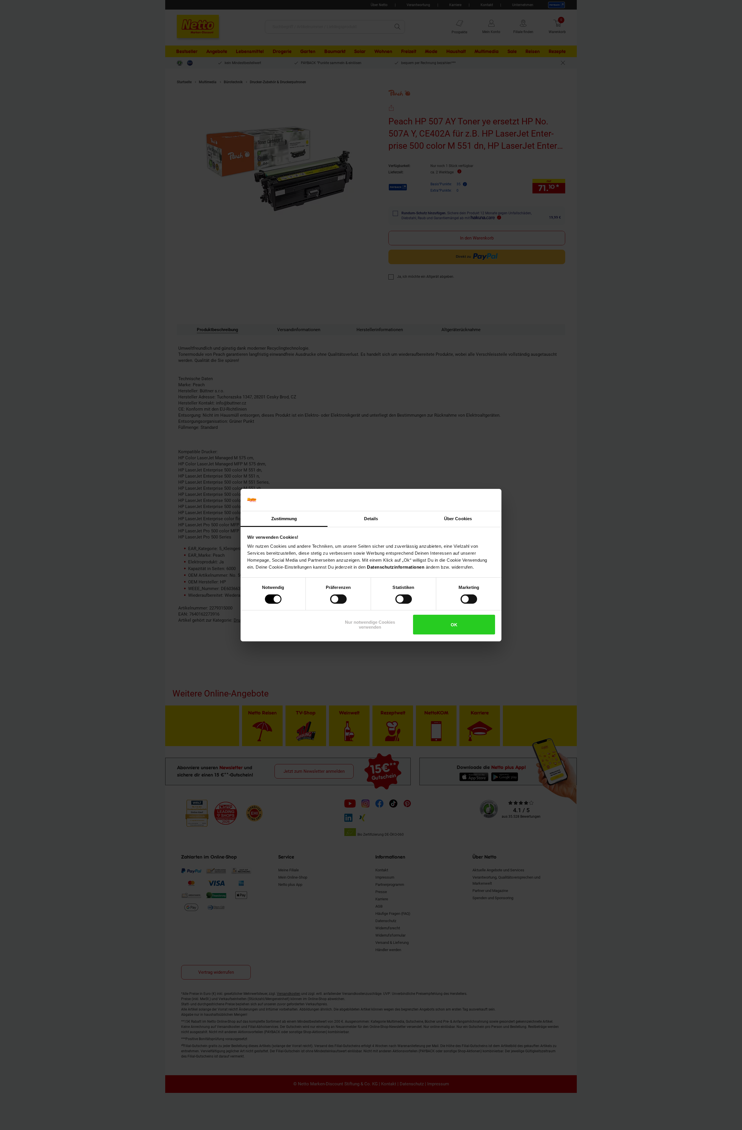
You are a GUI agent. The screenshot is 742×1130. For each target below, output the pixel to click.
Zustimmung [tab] (284, 518)
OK (454, 624)
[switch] (338, 599)
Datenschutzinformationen (395, 567)
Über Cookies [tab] (458, 518)
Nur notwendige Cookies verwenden (370, 625)
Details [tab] (371, 518)
